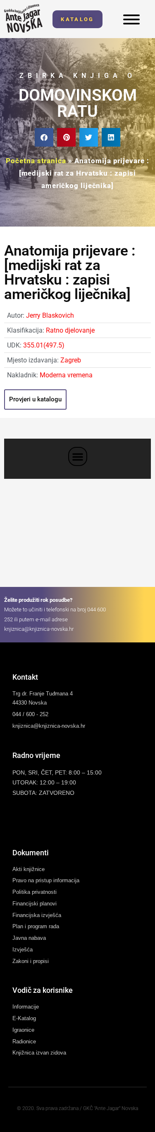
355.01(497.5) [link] (43, 345)
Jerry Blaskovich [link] (50, 315)
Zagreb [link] (70, 360)
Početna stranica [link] (36, 161)
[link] (23, 18)
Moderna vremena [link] (66, 375)
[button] (44, 137)
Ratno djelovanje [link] (70, 330)
